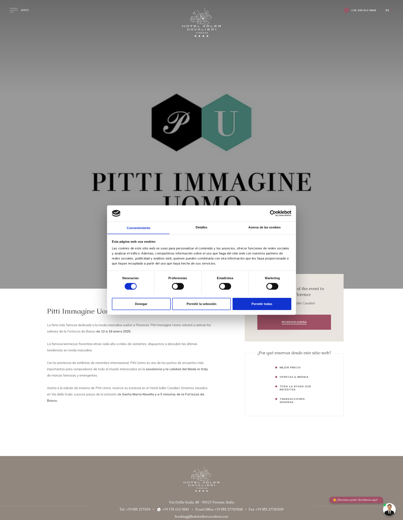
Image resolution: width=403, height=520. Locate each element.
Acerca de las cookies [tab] (264, 227)
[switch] (178, 286)
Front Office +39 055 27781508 (219, 509)
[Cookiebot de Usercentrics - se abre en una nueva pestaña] (273, 213)
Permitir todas (261, 303)
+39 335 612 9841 (363, 10)
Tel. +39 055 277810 (134, 509)
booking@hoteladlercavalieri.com (201, 516)
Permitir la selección (201, 303)
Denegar (141, 303)
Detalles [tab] (202, 227)
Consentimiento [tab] (138, 227)
